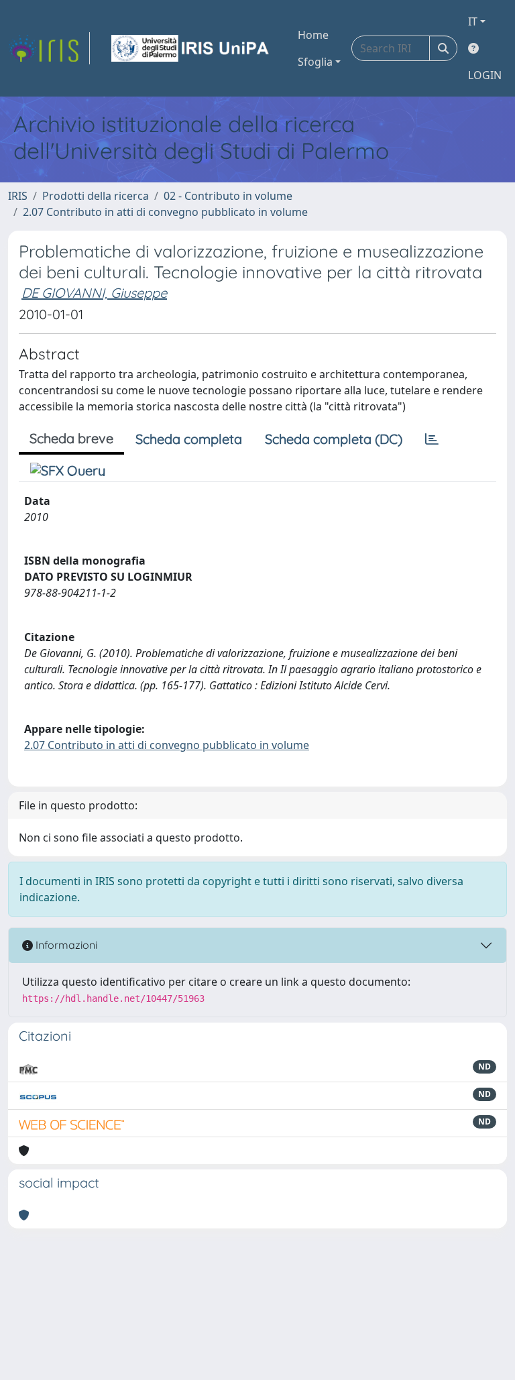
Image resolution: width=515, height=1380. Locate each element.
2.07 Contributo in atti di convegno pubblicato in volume (165, 212)
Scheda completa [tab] (188, 438)
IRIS (17, 195)
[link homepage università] (191, 48)
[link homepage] (49, 48)
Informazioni (65, 945)
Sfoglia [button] (315, 61)
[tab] (432, 439)
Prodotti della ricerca (95, 195)
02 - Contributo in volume (228, 195)
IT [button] (472, 21)
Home (313, 34)
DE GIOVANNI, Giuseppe (94, 292)
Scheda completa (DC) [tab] (333, 438)
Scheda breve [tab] (71, 438)
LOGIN (485, 75)
